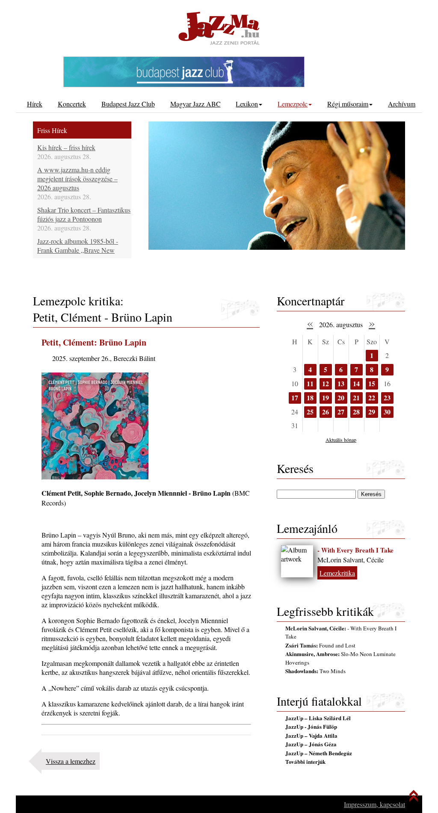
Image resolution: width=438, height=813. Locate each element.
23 (387, 397)
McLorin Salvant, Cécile (350, 559)
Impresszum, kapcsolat (374, 804)
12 (325, 383)
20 (340, 397)
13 (340, 383)
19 (325, 397)
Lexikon (247, 103)
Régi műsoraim (347, 103)
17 (294, 397)
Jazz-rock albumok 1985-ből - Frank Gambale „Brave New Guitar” (77, 250)
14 (356, 383)
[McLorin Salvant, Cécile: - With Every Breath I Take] (297, 561)
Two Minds (315, 671)
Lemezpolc (293, 103)
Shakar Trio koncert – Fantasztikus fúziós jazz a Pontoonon (83, 214)
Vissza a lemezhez (70, 761)
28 (356, 412)
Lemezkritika (337, 572)
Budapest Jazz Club (128, 103)
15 (371, 383)
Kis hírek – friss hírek (66, 147)
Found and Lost (320, 645)
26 (325, 412)
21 (356, 397)
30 (387, 412)
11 (310, 383)
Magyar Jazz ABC (195, 103)
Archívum (401, 103)
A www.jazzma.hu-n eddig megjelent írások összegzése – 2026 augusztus (77, 178)
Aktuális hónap (341, 439)
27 (340, 412)
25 (310, 412)
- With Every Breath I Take (355, 550)
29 (371, 412)
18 (310, 397)
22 (371, 397)
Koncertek (72, 103)
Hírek (34, 103)
